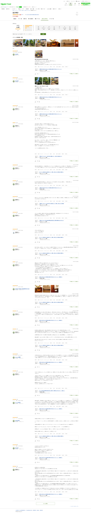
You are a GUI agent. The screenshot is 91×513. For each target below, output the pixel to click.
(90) (30, 18)
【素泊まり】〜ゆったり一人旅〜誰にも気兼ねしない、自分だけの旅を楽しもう (50, 156)
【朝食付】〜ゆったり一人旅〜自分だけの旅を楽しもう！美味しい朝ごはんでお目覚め (51, 203)
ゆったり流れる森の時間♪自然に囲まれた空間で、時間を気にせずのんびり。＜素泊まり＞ (52, 390)
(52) (45, 18)
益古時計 (16, 13)
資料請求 (41, 510)
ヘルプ (64, 1)
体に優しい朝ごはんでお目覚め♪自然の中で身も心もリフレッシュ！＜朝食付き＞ (50, 320)
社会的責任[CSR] (29, 510)
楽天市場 (83, 1)
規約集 (38, 510)
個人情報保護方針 (22, 510)
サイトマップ (73, 1)
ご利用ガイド (68, 1)
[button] (18, 43)
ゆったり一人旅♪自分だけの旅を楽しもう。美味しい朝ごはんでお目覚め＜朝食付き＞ (51, 172)
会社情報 (17, 510)
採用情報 (34, 510)
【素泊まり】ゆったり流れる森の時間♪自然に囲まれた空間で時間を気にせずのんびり (51, 220)
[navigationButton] (77, 43)
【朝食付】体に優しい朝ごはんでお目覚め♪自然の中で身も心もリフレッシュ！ (50, 69)
